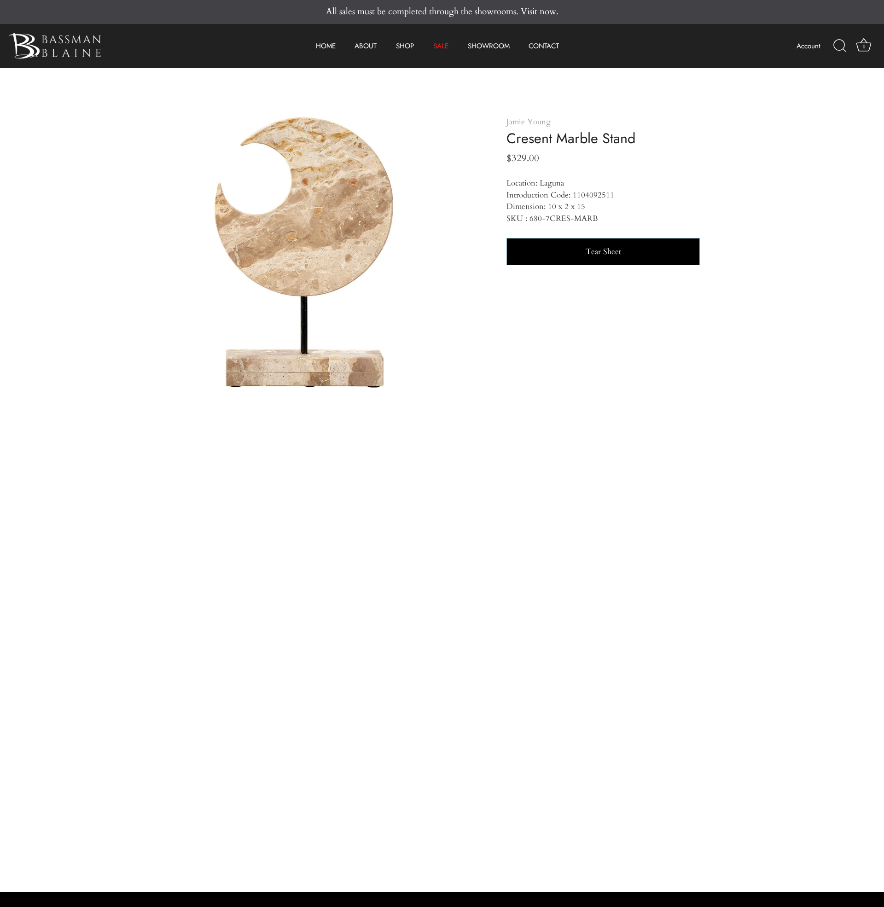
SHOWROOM (489, 46)
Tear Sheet (603, 251)
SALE (440, 46)
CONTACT (544, 46)
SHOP (405, 46)
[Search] (840, 46)
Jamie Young (528, 121)
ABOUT (366, 46)
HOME (326, 46)
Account (808, 46)
